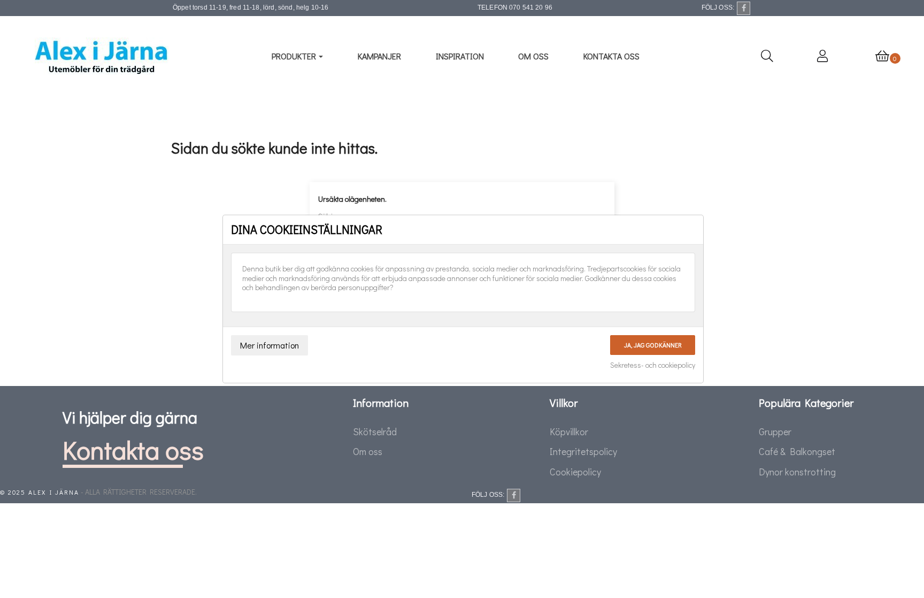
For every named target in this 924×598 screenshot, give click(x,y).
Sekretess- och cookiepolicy (652, 365)
